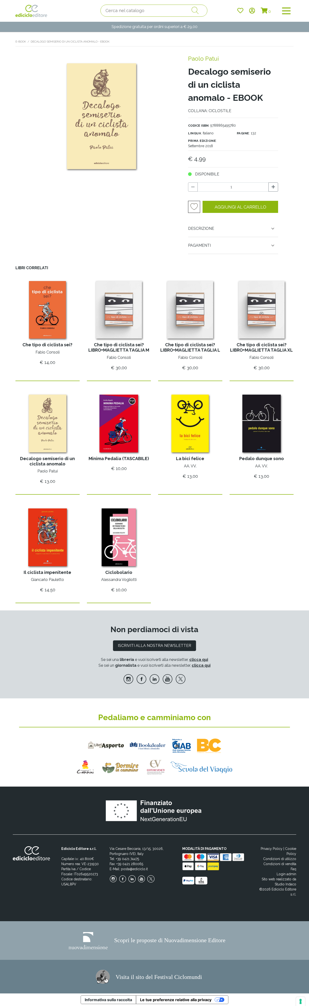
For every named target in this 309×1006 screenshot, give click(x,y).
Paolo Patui (203, 58)
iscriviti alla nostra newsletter (154, 645)
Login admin (286, 874)
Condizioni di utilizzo (279, 859)
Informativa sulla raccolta (108, 999)
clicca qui (198, 659)
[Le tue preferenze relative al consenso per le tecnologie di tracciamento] (300, 1001)
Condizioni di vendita (279, 864)
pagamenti (199, 245)
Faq (293, 869)
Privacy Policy (271, 849)
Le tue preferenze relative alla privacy (175, 999)
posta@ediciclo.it (134, 869)
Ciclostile (220, 111)
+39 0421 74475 (127, 859)
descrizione (201, 228)
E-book (20, 41)
